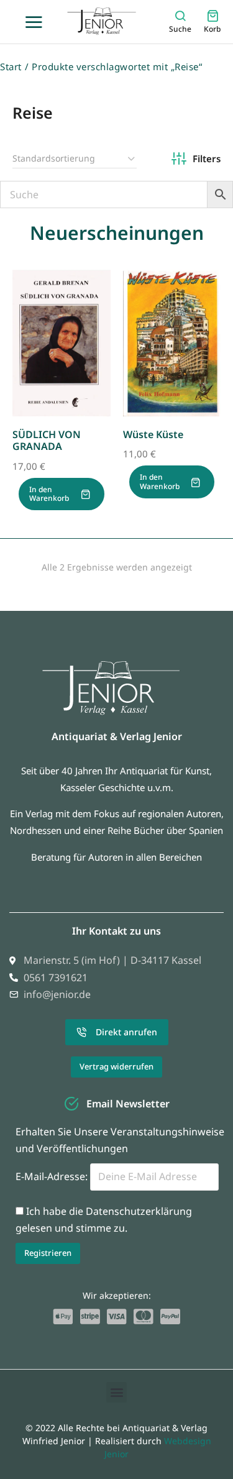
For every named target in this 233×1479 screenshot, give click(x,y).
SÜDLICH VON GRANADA (46, 440)
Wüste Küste (153, 434)
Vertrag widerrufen (116, 1066)
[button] (116, 1392)
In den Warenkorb (49, 493)
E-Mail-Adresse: (53, 1176)
